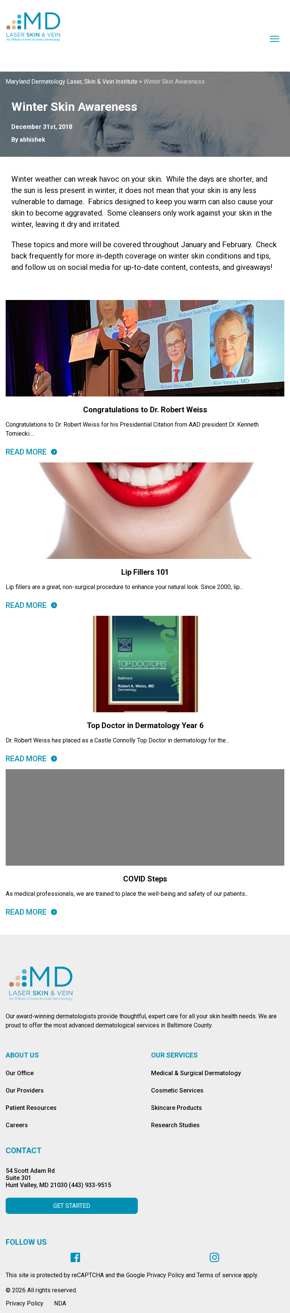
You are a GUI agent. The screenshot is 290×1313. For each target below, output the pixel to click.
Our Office (20, 1073)
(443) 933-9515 (90, 1185)
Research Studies (175, 1125)
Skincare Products (176, 1107)
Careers (17, 1125)
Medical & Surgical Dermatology (196, 1073)
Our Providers (25, 1090)
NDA (60, 1303)
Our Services (174, 1055)
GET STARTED (71, 1205)
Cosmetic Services (177, 1090)
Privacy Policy (24, 1303)
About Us (22, 1055)
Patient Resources (31, 1107)
